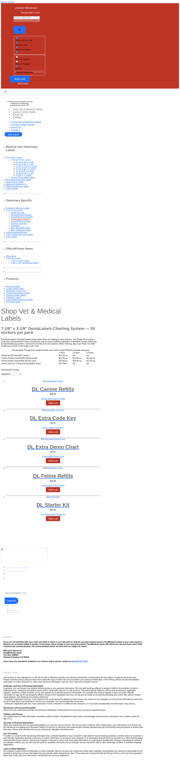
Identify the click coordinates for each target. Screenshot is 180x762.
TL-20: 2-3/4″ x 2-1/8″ (25, 162)
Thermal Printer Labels (16, 295)
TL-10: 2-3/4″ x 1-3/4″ (25, 164)
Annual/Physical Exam (20, 221)
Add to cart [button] (53, 403)
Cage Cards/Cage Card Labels (19, 235)
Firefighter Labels (13, 297)
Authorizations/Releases (16, 232)
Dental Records (17, 212)
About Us (18, 114)
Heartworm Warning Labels (18, 208)
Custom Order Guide (24, 112)
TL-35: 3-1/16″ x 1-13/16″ (26, 166)
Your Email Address (13, 593)
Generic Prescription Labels (23, 178)
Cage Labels (11, 237)
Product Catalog (13, 286)
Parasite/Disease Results (22, 217)
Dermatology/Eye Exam (21, 215)
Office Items (11, 256)
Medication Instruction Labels (18, 180)
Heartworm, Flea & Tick (16, 291)
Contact (17, 117)
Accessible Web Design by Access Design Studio (22, 627)
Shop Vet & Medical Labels (28, 109)
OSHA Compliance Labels (17, 186)
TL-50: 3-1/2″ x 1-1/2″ (25, 173)
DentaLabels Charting (20, 219)
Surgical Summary (19, 224)
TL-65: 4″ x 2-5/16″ (24, 175)
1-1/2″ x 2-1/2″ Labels (20, 261)
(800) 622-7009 (80, 661)
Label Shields (12, 189)
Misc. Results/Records (20, 228)
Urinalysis (15, 226)
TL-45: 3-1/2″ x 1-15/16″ (26, 169)
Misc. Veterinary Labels (21, 230)
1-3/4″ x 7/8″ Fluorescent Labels (24, 263)
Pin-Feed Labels (13, 302)
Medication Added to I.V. (16, 184)
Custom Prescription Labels (18, 293)
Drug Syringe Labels (15, 182)
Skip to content (7, 2)
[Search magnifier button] (20, 30)
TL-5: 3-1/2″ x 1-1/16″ (25, 171)
